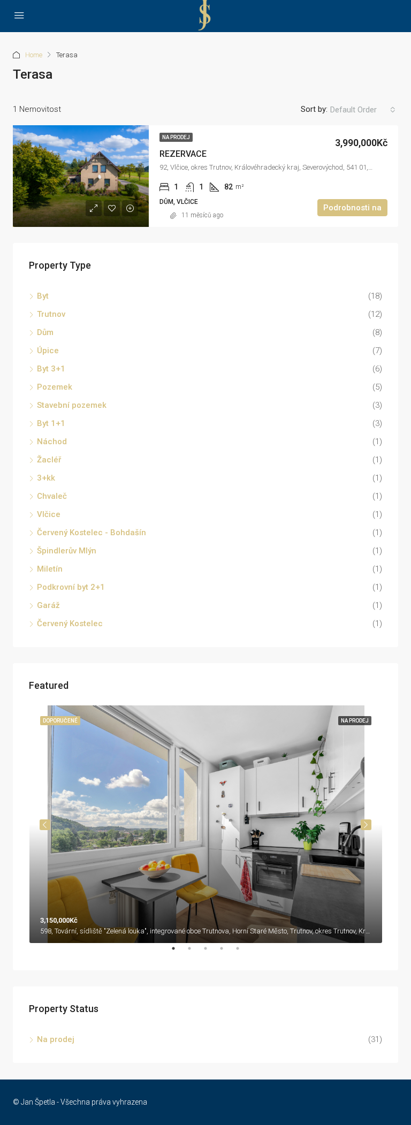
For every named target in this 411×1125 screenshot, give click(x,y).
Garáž (48, 605)
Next (366, 824)
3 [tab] (211, 952)
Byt (43, 296)
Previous (45, 824)
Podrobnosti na (352, 207)
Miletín (50, 569)
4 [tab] (227, 952)
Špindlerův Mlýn (66, 551)
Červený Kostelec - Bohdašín (91, 532)
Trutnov (51, 314)
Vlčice (48, 514)
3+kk (46, 478)
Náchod (52, 441)
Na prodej (176, 137)
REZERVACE (183, 154)
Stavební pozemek (71, 405)
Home (33, 55)
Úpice (48, 350)
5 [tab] (243, 952)
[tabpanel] (205, 824)
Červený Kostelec (70, 623)
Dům (45, 332)
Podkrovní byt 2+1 (71, 587)
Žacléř (49, 460)
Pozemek (54, 387)
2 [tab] (194, 952)
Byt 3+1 (51, 369)
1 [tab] (178, 952)
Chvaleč (52, 496)
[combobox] (363, 109)
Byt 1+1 (51, 423)
